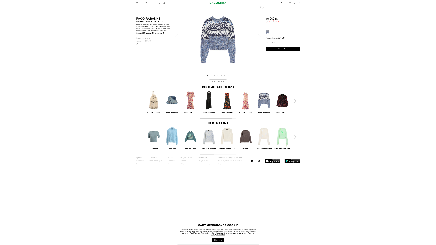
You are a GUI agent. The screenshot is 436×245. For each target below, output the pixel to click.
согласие (238, 229)
